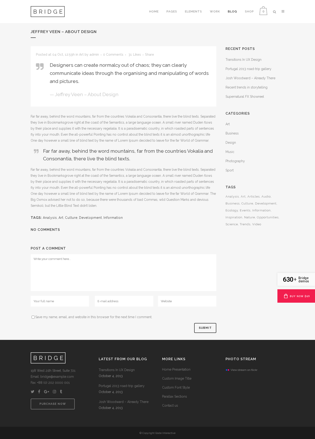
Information (113, 218)
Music (230, 152)
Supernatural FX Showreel (245, 96)
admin (94, 54)
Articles (253, 196)
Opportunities (268, 217)
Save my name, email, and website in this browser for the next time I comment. (93, 317)
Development (90, 218)
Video (256, 224)
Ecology (232, 210)
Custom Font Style (176, 387)
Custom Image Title (176, 378)
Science (232, 224)
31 (134, 54)
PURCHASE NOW (52, 403)
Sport (230, 170)
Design (231, 142)
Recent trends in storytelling (246, 87)
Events (245, 210)
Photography (235, 161)
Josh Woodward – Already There (250, 78)
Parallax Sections (174, 396)
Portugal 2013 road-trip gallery (248, 69)
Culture (71, 218)
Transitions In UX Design (244, 59)
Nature (249, 217)
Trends (245, 224)
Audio (266, 196)
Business (232, 133)
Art (81, 54)
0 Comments (113, 54)
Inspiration (234, 217)
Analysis (50, 218)
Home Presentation (176, 369)
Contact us (170, 405)
